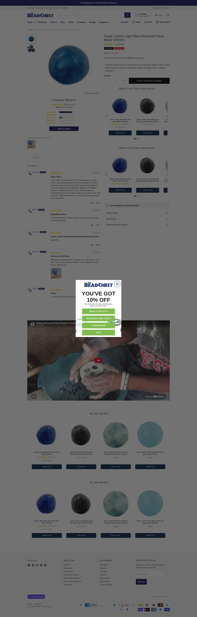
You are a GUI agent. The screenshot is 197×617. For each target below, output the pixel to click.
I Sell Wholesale (98, 325)
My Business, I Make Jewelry (98, 318)
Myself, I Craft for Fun (98, 311)
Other (98, 332)
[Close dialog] (117, 284)
